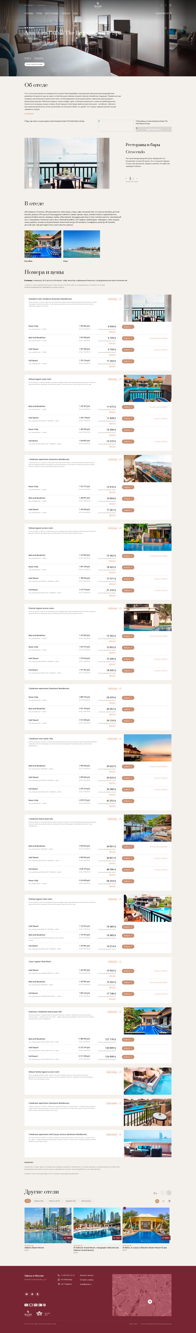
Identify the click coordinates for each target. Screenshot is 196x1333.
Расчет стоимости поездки (35, 64)
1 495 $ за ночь (112, 819)
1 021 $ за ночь (112, 739)
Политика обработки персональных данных (156, 1324)
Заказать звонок (87, 1275)
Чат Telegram (66, 1284)
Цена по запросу (112, 1072)
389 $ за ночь (113, 379)
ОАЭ (29, 38)
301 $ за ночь (113, 299)
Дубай (35, 38)
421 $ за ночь (113, 459)
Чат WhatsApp (66, 1279)
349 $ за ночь (113, 899)
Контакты (41, 5)
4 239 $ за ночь (112, 1012)
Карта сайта (133, 1324)
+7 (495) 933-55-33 (68, 1275)
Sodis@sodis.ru (85, 1284)
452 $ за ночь (113, 528)
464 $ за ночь (113, 962)
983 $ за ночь (113, 689)
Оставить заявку (86, 1280)
